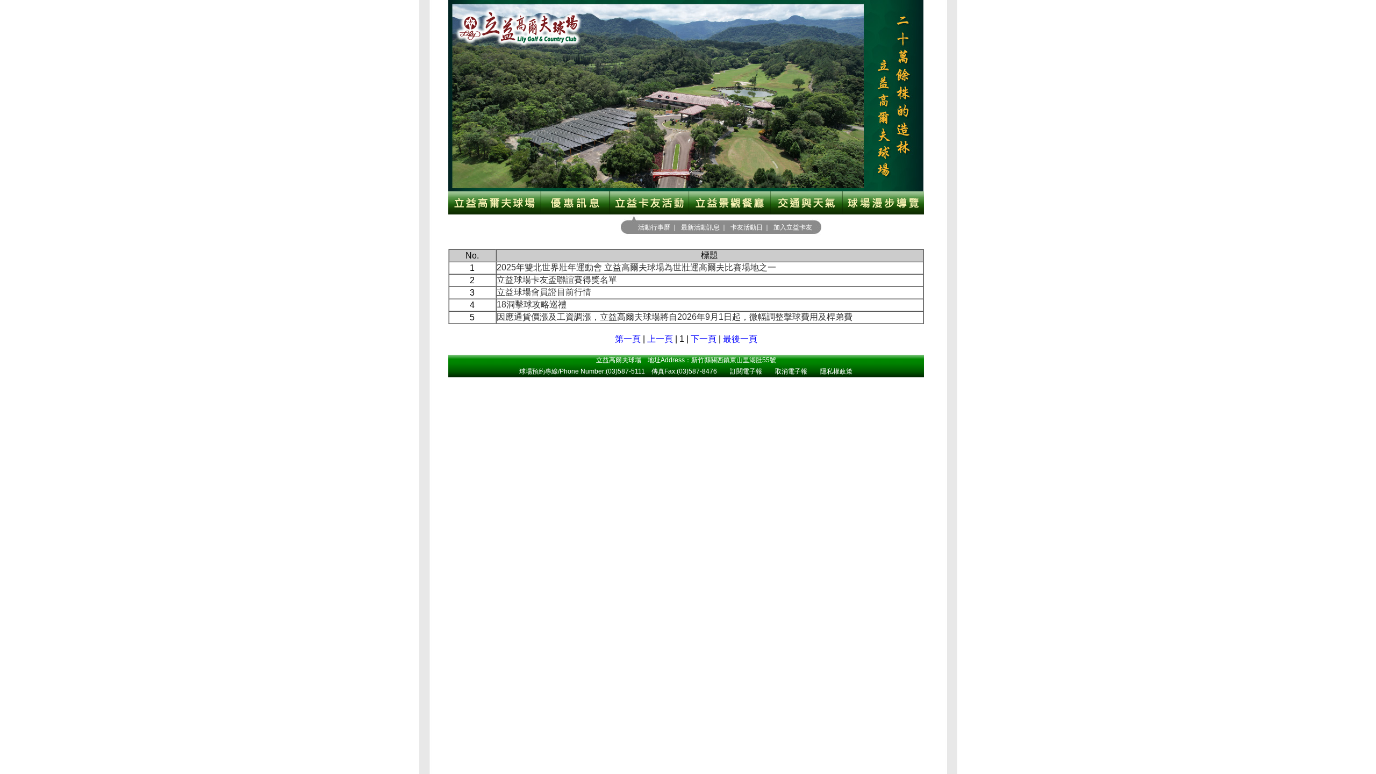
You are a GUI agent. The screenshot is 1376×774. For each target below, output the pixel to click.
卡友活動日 (746, 227)
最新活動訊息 (700, 227)
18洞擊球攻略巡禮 (532, 304)
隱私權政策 (836, 371)
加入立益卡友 (792, 227)
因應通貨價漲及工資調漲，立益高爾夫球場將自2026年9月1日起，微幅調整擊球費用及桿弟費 (674, 316)
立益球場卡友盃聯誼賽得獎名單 (557, 279)
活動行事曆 (654, 227)
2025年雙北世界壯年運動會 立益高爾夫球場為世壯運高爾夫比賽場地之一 (636, 267)
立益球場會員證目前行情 (544, 292)
